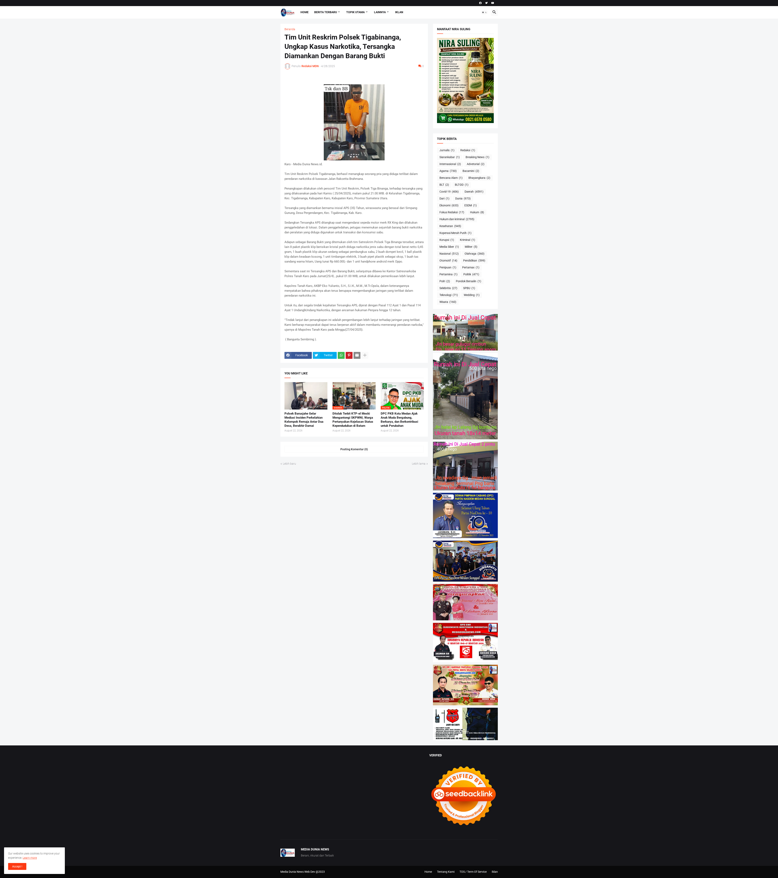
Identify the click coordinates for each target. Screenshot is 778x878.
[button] (484, 12)
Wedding (472, 295)
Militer (471, 246)
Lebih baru (289, 463)
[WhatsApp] (341, 355)
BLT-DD (461, 184)
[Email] (357, 355)
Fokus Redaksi (451, 212)
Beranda (289, 29)
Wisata (447, 301)
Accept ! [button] (17, 866)
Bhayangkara (479, 177)
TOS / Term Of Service (473, 871)
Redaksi (467, 150)
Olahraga (474, 253)
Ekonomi (448, 205)
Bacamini (471, 171)
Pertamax (470, 267)
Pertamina (448, 274)
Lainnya (380, 12)
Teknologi (448, 295)
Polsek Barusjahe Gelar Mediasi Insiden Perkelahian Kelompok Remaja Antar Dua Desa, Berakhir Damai (303, 420)
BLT (444, 184)
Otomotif (448, 260)
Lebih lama (418, 463)
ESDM (470, 205)
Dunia (463, 198)
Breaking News (477, 157)
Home (304, 12)
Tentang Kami (445, 871)
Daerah (474, 191)
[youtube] (492, 3)
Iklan (399, 12)
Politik (471, 274)
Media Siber (449, 246)
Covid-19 (449, 191)
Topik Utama (355, 12)
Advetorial (475, 164)
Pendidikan (474, 260)
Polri (444, 281)
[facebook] (480, 3)
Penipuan (447, 267)
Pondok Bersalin (468, 281)
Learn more (30, 857)
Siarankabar (449, 157)
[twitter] (486, 3)
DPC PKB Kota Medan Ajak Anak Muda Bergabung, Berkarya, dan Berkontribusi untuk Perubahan (399, 420)
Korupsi (446, 239)
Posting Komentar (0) (354, 449)
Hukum (477, 212)
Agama (448, 171)
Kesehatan (450, 226)
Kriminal (467, 239)
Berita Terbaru (325, 12)
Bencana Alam (451, 177)
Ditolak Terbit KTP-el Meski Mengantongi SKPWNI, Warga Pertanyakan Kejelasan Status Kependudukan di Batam (352, 420)
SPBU (469, 288)
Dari (444, 198)
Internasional (450, 164)
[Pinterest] (349, 355)
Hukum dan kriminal (456, 219)
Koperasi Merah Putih (455, 233)
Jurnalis (446, 150)
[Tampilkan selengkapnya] (364, 355)
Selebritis (448, 288)
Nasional (449, 253)
